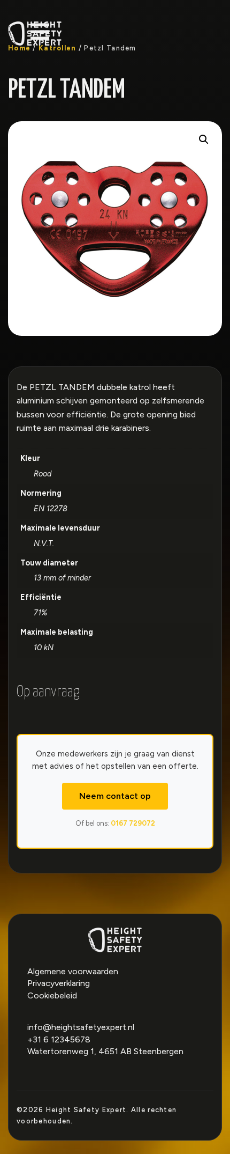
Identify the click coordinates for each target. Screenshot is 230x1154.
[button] (203, 139)
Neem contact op (115, 796)
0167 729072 (133, 823)
